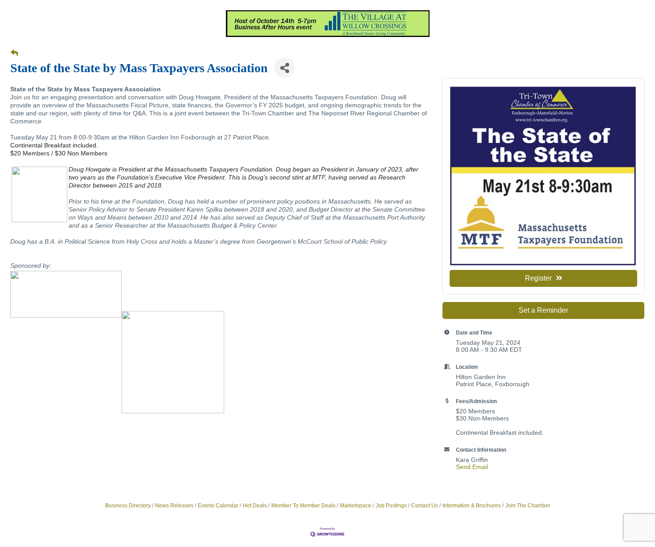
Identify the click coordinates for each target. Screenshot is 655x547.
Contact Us (424, 505)
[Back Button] (14, 53)
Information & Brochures (471, 505)
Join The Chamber (527, 505)
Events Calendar (218, 505)
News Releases (174, 505)
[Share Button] (284, 68)
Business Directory (128, 505)
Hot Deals (255, 505)
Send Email (472, 466)
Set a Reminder (543, 310)
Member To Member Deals (303, 505)
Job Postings (391, 505)
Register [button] (538, 278)
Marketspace (355, 505)
